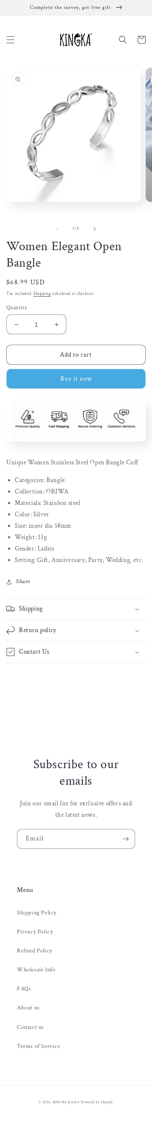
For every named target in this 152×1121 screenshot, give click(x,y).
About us (28, 1008)
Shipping (42, 294)
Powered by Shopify (97, 1102)
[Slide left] (57, 229)
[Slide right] (94, 229)
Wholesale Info (36, 970)
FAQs (24, 989)
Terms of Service (38, 1046)
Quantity (16, 307)
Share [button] (23, 581)
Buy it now (76, 379)
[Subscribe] (125, 839)
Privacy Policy (35, 932)
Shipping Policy (37, 912)
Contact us (30, 1027)
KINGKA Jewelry (66, 1102)
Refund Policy (34, 951)
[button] (10, 39)
